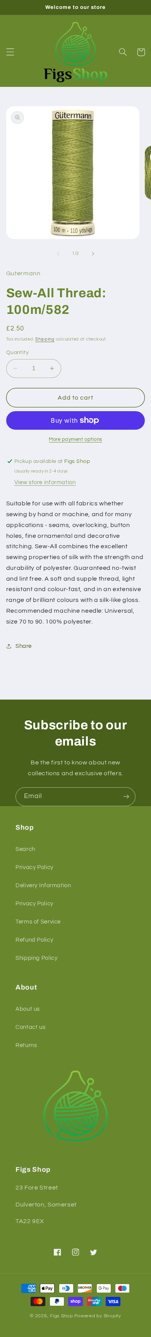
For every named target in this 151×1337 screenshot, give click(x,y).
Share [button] (23, 646)
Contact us (30, 1027)
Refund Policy (34, 940)
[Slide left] (58, 253)
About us (27, 1009)
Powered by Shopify (97, 1316)
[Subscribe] (126, 796)
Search (25, 849)
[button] (10, 52)
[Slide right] (92, 253)
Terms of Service (38, 922)
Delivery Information (43, 885)
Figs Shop (61, 1316)
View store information (45, 482)
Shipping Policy (36, 958)
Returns (26, 1045)
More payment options (75, 439)
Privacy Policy (34, 867)
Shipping (45, 339)
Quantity (17, 352)
